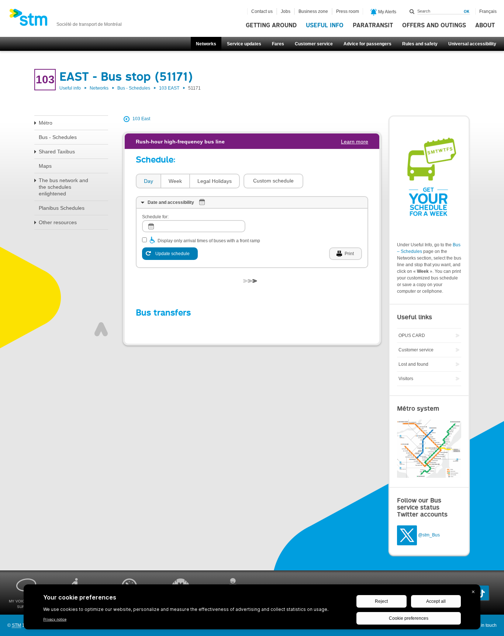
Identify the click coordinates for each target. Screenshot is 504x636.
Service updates (244, 43)
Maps (45, 166)
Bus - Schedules (133, 88)
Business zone (313, 11)
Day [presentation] (148, 181)
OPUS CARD (411, 335)
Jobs (285, 11)
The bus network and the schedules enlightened (63, 187)
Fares (278, 43)
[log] (193, 226)
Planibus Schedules (61, 208)
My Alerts (386, 11)
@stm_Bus (429, 535)
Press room (347, 11)
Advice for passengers (367, 43)
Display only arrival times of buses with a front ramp (209, 240)
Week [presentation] (175, 181)
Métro (45, 123)
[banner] (65, 19)
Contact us (262, 11)
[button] (273, 181)
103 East (141, 118)
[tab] (148, 181)
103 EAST (169, 88)
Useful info (325, 25)
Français (488, 11)
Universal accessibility (472, 43)
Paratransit (373, 25)
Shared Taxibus (57, 151)
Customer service (314, 43)
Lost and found (413, 364)
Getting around (271, 25)
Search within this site (412, 11)
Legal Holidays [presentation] (214, 181)
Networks (206, 43)
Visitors (405, 378)
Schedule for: (155, 216)
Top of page (101, 329)
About (485, 25)
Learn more (354, 142)
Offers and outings (434, 25)
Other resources (58, 222)
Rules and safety (420, 43)
